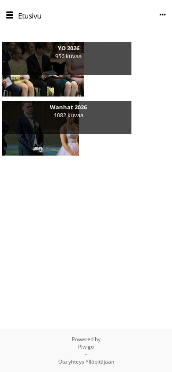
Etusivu (29, 16)
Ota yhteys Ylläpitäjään (86, 361)
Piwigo (86, 346)
